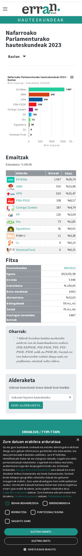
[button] (41, 549)
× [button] (77, 439)
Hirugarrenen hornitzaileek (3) (33, 470)
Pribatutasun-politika (60, 496)
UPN (19, 193)
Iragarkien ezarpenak (15, 492)
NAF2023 (70, 268)
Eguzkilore (23, 228)
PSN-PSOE (23, 200)
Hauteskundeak (41, 20)
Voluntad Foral (25, 250)
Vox (18, 221)
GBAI (19, 186)
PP (18, 214)
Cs (17, 243)
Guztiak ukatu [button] (40, 540)
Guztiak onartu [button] (41, 531)
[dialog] (41, 496)
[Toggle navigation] (5, 9)
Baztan (15, 56)
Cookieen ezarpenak (26, 496)
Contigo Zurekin (26, 207)
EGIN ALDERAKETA (25, 405)
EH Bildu (21, 179)
